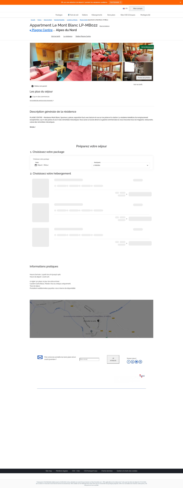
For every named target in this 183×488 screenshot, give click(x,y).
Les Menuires (101, 414)
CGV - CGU (76, 471)
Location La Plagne (72, 20)
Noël (116, 400)
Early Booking (66, 409)
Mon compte (137, 8)
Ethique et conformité (44, 408)
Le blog (81, 437)
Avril (115, 414)
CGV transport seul (91, 471)
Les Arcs (100, 411)
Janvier (116, 404)
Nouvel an (118, 402)
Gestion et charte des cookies (127, 471)
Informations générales (40, 36)
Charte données (107, 471)
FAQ (38, 405)
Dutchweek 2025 (102, 446)
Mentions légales (62, 471)
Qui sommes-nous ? (44, 399)
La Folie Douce (102, 449)
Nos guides (83, 439)
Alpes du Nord (48, 20)
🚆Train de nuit (73, 15)
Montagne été (145, 15)
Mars (116, 411)
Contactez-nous (43, 395)
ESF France (136, 425)
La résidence (67, 36)
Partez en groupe (85, 402)
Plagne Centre (84, 20)
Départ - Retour (43, 165)
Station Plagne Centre (83, 36)
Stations (85, 15)
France (40, 20)
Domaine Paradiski (59, 20)
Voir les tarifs (55, 36)
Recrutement (41, 402)
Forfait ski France (138, 423)
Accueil (33, 20)
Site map (49, 471)
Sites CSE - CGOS (85, 404)
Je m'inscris (113, 359)
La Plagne (100, 409)
